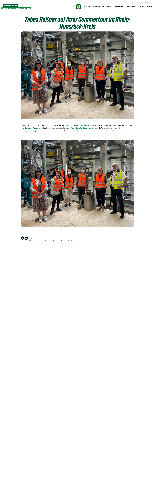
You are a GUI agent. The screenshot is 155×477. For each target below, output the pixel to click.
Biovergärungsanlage (36, 241)
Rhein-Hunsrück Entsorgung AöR (83, 128)
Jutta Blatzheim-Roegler (30, 128)
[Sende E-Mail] (26, 238)
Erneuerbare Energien (52, 241)
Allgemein (32, 238)
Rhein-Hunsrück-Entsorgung (69, 241)
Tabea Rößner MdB (87, 125)
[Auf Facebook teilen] (22, 238)
